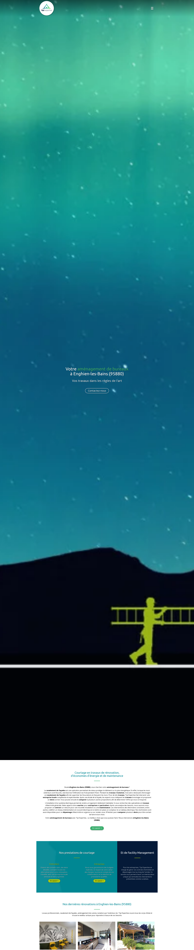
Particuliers (54, 864)
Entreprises (99, 864)
